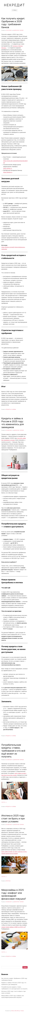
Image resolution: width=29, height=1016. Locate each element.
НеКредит (14, 5)
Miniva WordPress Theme (17, 1010)
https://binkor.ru (7, 172)
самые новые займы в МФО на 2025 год (13, 927)
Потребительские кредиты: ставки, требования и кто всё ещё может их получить (13, 750)
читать (3, 802)
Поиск (25, 967)
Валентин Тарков (18, 30)
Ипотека (8, 880)
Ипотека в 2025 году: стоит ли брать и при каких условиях (13, 818)
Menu (15, 10)
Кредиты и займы (11, 409)
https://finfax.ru (7, 168)
